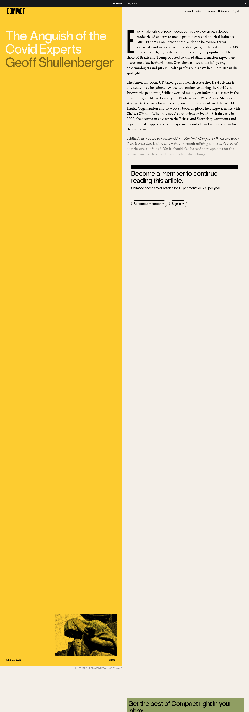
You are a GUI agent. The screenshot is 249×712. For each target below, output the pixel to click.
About (199, 11)
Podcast (188, 11)
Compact (16, 11)
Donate (211, 11)
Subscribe (224, 11)
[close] (245, 3)
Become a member (147, 204)
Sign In (236, 11)
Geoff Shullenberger (60, 62)
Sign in (176, 204)
